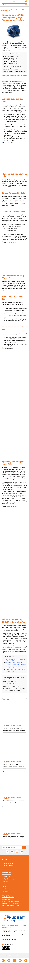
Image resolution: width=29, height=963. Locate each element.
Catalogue (5, 888)
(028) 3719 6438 (11, 901)
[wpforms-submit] (24, 847)
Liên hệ (4, 886)
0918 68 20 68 (17, 905)
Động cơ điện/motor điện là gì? (10, 56)
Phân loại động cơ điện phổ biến (11, 60)
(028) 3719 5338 (11, 931)
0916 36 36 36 (10, 930)
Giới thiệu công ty (7, 876)
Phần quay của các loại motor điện (13, 68)
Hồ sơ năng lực (6, 891)
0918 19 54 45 (17, 901)
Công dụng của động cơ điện (10, 58)
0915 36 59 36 (17, 903)
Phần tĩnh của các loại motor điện (13, 66)
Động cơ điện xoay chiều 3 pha (12, 61)
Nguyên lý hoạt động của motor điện (12, 69)
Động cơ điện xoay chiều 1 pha (12, 63)
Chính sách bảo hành (8, 863)
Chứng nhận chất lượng (8, 879)
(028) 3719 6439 (10, 903)
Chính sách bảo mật (7, 868)
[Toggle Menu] (3, 1)
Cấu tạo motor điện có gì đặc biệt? (11, 64)
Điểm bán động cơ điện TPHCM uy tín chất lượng (14, 71)
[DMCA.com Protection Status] (6, 949)
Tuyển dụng (5, 883)
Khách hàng (5, 881)
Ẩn (18, 53)
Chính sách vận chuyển (8, 865)
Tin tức (6, 9)
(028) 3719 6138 (10, 905)
